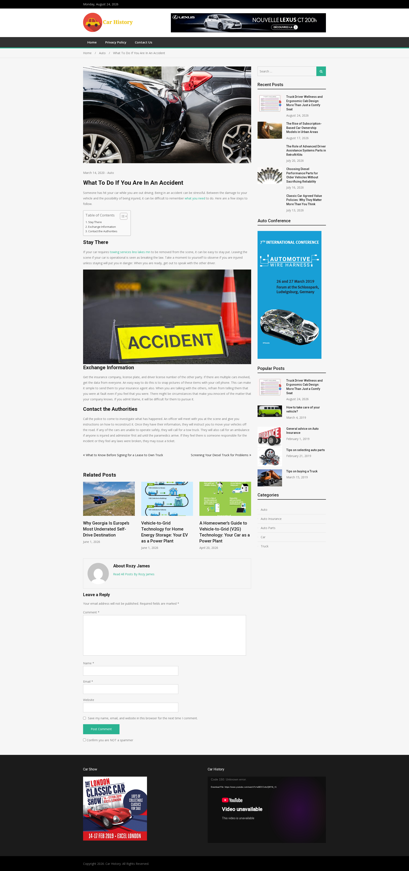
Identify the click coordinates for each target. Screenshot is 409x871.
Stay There (95, 222)
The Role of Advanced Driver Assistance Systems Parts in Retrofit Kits (306, 150)
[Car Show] (115, 839)
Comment (91, 612)
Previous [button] (86, 518)
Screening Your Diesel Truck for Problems (219, 455)
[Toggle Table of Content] (121, 216)
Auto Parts (268, 528)
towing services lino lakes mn (130, 252)
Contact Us (143, 42)
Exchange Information (102, 227)
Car (263, 537)
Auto (110, 173)
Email (88, 681)
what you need (195, 198)
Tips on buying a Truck (301, 471)
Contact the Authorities (102, 231)
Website (88, 700)
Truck (264, 546)
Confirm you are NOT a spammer (109, 740)
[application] (267, 810)
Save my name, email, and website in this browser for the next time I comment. (143, 718)
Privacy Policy (115, 42)
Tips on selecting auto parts (305, 450)
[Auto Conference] (289, 358)
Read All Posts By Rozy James (133, 574)
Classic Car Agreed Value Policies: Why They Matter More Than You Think (304, 200)
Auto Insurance (271, 519)
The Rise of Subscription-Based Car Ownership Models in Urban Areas (304, 128)
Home (92, 42)
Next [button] (248, 518)
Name (88, 663)
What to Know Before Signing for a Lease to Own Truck (124, 455)
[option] (109, 516)
